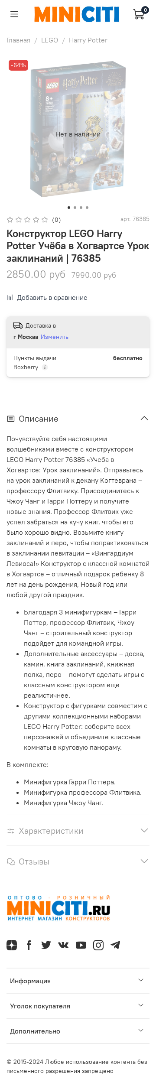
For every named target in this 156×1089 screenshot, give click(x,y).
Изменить (54, 337)
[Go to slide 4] (87, 207)
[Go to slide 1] (69, 207)
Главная (18, 40)
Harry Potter (88, 40)
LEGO (49, 40)
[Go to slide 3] (81, 207)
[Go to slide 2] (75, 207)
